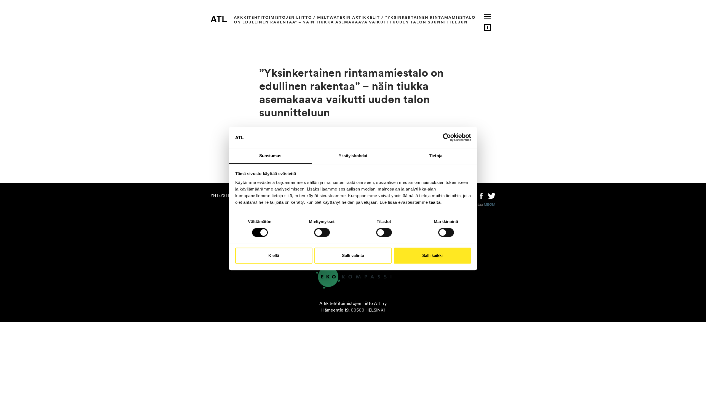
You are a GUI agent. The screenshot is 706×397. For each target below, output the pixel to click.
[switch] (322, 232)
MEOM (489, 204)
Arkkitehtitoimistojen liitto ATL (219, 19)
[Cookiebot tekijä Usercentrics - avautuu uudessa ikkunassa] (447, 137)
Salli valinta (353, 255)
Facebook (481, 195)
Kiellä (273, 255)
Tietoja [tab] (435, 155)
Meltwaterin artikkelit (348, 17)
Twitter (491, 195)
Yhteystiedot (225, 195)
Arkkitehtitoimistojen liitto (273, 17)
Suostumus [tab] (270, 155)
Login (487, 27)
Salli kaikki (432, 255)
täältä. (435, 202)
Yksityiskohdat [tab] (353, 155)
